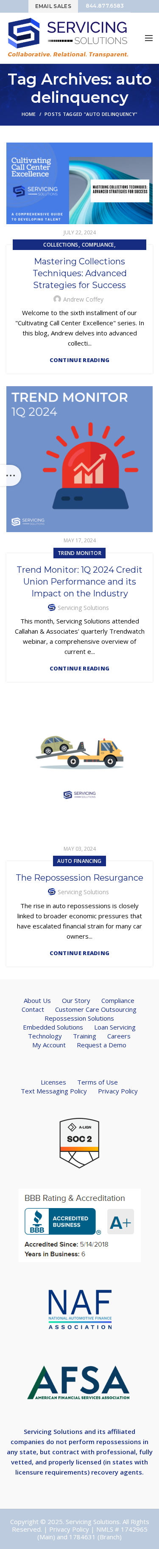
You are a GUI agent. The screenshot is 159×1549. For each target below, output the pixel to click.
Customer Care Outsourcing (96, 1009)
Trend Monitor (79, 553)
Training (84, 1036)
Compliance (98, 244)
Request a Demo (101, 1045)
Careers (119, 1036)
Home (29, 114)
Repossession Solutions (79, 1018)
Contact (33, 1009)
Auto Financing (79, 861)
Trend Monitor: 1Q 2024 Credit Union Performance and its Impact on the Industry (79, 582)
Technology (45, 1036)
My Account (49, 1045)
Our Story (76, 1000)
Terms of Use (97, 1082)
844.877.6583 (105, 6)
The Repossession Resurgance (79, 878)
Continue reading (80, 360)
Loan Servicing (115, 1027)
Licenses (53, 1082)
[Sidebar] (10, 475)
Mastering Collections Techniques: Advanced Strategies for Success (80, 273)
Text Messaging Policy (54, 1091)
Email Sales (53, 6)
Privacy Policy (118, 1091)
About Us (37, 1000)
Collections (60, 244)
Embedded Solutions (53, 1027)
